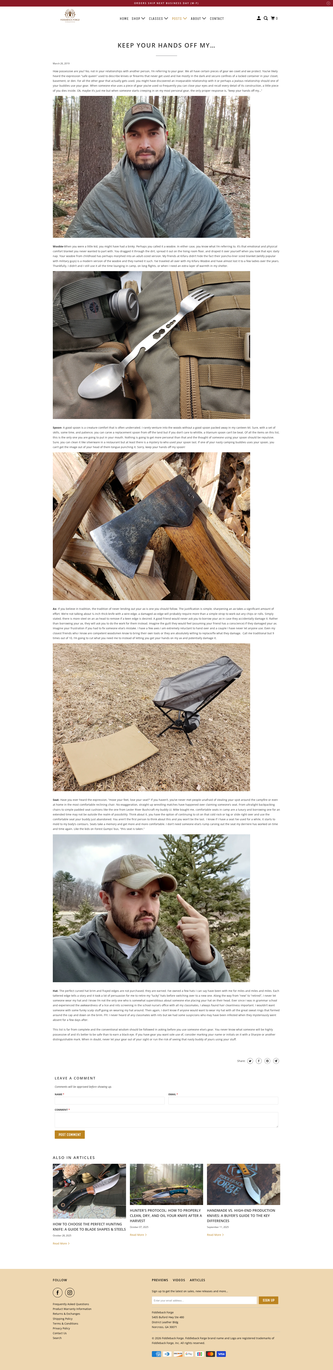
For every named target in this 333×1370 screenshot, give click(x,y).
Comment (62, 1109)
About (196, 18)
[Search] (266, 18)
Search (57, 1338)
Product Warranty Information (72, 1309)
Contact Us (60, 1333)
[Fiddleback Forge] (70, 16)
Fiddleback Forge (173, 1338)
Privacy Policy (61, 1328)
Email (173, 1094)
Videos (179, 1280)
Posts (177, 18)
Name (59, 1094)
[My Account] (259, 18)
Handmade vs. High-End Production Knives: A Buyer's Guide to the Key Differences (241, 1215)
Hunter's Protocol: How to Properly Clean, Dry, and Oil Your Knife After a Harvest (166, 1215)
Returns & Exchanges (66, 1314)
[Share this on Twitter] (249, 1061)
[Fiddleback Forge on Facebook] (58, 1292)
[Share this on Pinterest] (267, 1061)
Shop (136, 18)
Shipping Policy (62, 1319)
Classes (156, 18)
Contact (217, 18)
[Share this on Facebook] (258, 1061)
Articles (197, 1280)
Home (124, 18)
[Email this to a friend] (275, 1061)
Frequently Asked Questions (71, 1304)
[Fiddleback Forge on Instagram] (71, 1292)
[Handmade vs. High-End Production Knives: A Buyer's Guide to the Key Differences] (243, 1184)
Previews (160, 1280)
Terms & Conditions (65, 1323)
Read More (60, 1243)
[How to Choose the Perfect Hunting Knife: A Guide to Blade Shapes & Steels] (89, 1191)
